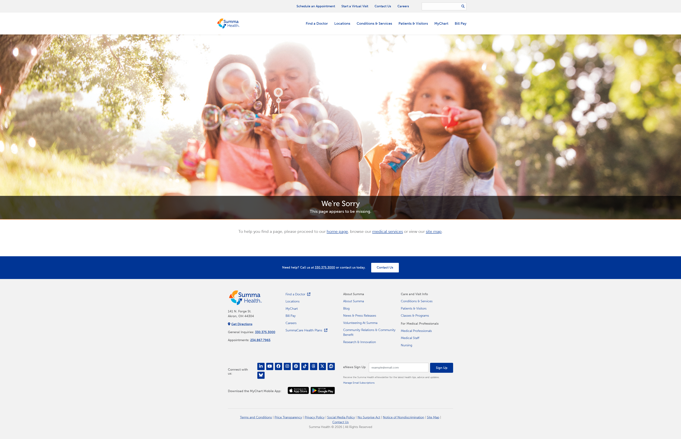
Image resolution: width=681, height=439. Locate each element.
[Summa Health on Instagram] (287, 366)
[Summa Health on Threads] (313, 366)
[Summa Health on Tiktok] (305, 366)
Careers (403, 6)
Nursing (406, 345)
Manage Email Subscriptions (359, 382)
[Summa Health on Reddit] (331, 366)
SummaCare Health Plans (304, 330)
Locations (342, 23)
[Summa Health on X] (322, 366)
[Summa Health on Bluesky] (261, 375)
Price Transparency (288, 417)
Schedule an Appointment (316, 6)
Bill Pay (460, 23)
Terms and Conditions (256, 417)
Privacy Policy (315, 417)
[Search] (463, 6)
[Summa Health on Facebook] (278, 366)
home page (337, 231)
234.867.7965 (260, 340)
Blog (346, 308)
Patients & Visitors (413, 23)
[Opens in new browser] (298, 390)
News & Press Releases (359, 316)
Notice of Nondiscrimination (403, 417)
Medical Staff (410, 338)
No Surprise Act (369, 417)
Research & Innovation (359, 342)
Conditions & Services (374, 23)
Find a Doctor (317, 23)
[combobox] (444, 6)
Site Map (433, 417)
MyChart (441, 23)
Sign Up (441, 368)
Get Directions (241, 324)
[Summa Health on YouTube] (269, 366)
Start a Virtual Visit (354, 6)
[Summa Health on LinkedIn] (261, 366)
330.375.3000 (325, 267)
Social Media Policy (341, 417)
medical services (387, 231)
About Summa (353, 301)
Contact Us (383, 6)
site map (434, 231)
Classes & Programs (415, 316)
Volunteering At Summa (360, 323)
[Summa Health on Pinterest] (296, 366)
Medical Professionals (416, 331)
